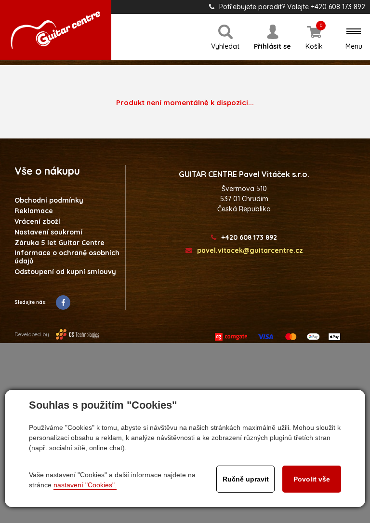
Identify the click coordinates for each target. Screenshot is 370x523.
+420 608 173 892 (249, 238)
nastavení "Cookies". (85, 485)
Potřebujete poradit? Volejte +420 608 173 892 (292, 6)
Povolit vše (311, 479)
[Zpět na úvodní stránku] (55, 30)
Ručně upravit (246, 479)
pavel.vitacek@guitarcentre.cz (250, 251)
